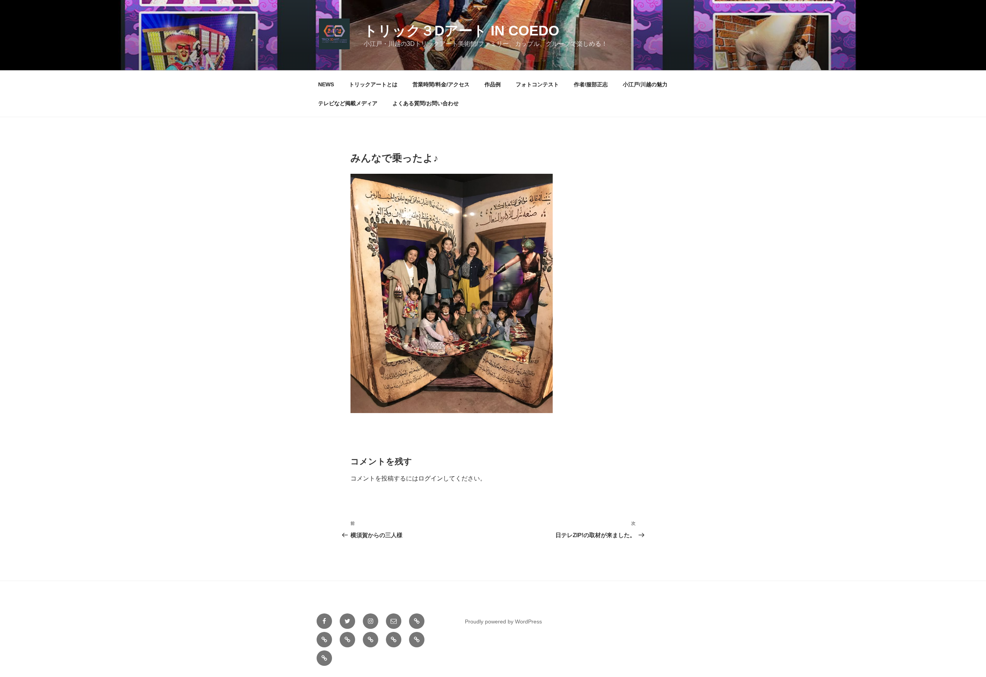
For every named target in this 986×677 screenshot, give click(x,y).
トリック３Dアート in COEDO (461, 31)
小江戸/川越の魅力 (645, 84)
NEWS (326, 84)
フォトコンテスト (537, 84)
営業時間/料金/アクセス (441, 84)
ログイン (430, 478)
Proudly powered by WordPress (503, 621)
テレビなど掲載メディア (347, 103)
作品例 (493, 84)
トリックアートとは (373, 84)
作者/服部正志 (591, 84)
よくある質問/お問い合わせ (425, 103)
